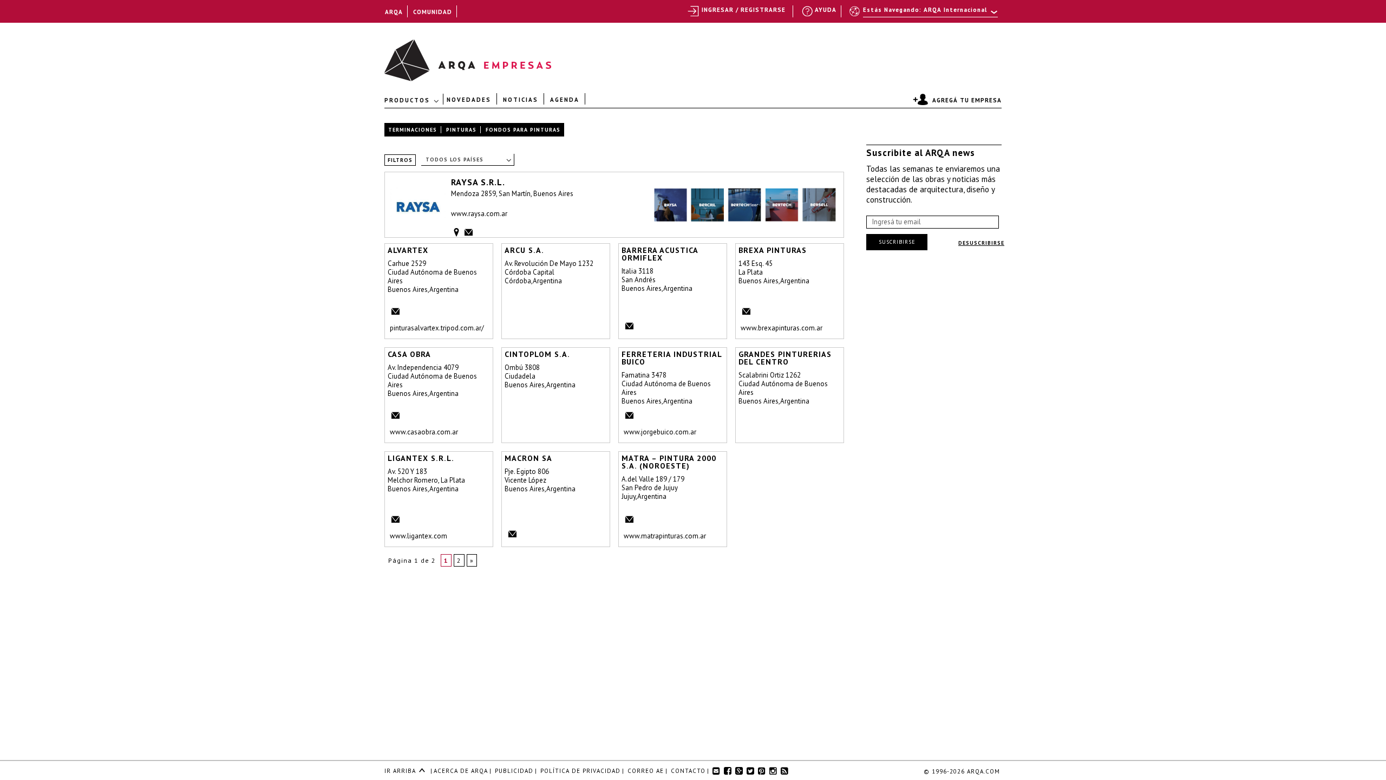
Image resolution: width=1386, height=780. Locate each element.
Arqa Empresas (410, 55)
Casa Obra (409, 354)
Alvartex (408, 250)
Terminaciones (412, 129)
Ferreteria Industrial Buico (672, 358)
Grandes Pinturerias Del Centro (785, 358)
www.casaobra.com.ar (424, 432)
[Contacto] (467, 230)
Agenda (564, 99)
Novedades (469, 99)
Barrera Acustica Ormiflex (660, 254)
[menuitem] (924, 14)
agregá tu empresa (967, 100)
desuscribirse (981, 242)
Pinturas (461, 129)
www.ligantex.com (418, 536)
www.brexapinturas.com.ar (781, 328)
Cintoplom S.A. (537, 354)
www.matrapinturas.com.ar (665, 536)
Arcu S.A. (524, 250)
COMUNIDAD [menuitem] (432, 12)
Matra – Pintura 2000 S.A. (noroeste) (669, 462)
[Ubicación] (455, 232)
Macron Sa (528, 458)
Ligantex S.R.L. (421, 458)
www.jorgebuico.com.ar (660, 432)
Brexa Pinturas (772, 250)
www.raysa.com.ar (479, 213)
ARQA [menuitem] (394, 12)
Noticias (520, 99)
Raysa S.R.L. (478, 181)
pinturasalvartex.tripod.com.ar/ (437, 328)
